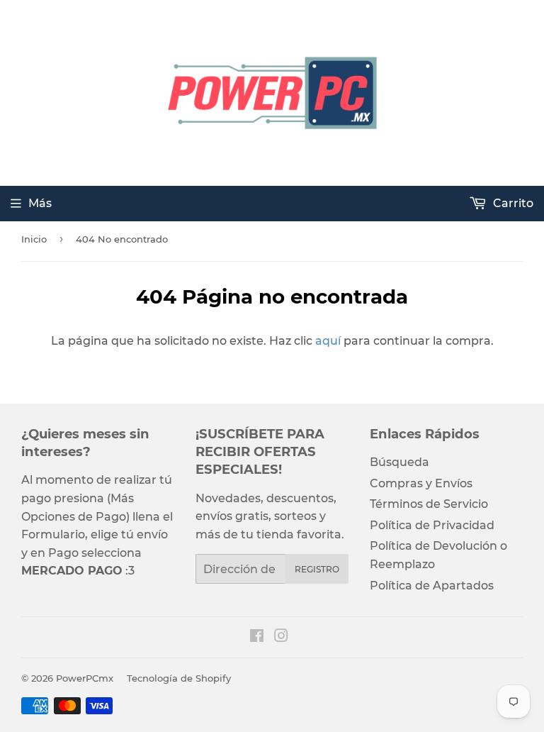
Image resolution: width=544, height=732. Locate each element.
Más (40, 203)
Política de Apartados (432, 585)
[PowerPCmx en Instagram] (281, 637)
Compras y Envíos (421, 483)
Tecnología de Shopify (179, 678)
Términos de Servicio (429, 504)
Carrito (511, 203)
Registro (317, 569)
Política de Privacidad (432, 525)
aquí (328, 341)
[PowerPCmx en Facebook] (256, 637)
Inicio (34, 239)
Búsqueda (399, 462)
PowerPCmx (84, 678)
